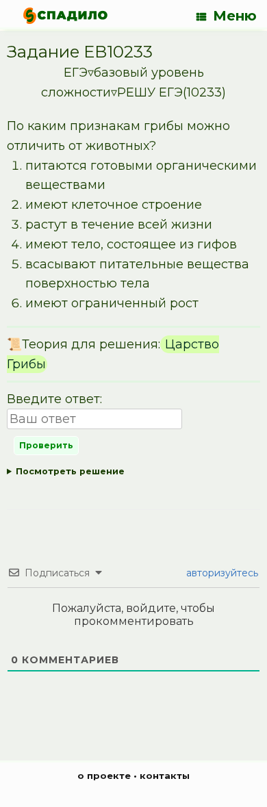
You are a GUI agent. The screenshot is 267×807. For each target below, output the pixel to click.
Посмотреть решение (70, 471)
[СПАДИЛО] (65, 15)
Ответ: (133, 474)
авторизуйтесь (220, 573)
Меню (235, 16)
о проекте (104, 775)
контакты (165, 775)
